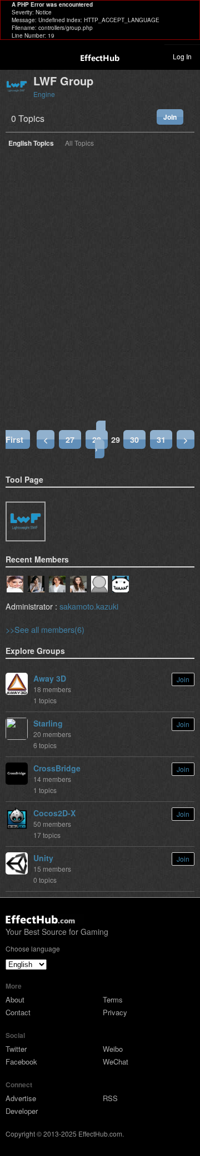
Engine (44, 94)
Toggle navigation (13, 56)
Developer (22, 1111)
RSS (110, 1098)
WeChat (115, 1061)
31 (161, 439)
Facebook (21, 1061)
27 (70, 439)
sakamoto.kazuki (88, 606)
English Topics (31, 144)
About (15, 999)
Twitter (16, 1049)
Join (170, 117)
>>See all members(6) (45, 629)
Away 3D (49, 678)
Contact (18, 1012)
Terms (113, 999)
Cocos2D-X (54, 813)
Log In (182, 56)
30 (134, 439)
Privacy (115, 1012)
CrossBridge (57, 768)
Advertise (21, 1098)
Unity (43, 857)
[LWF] (26, 521)
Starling (48, 723)
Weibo (113, 1049)
